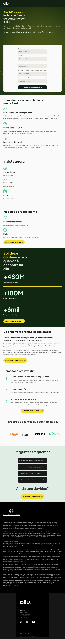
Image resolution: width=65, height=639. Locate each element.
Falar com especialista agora (31, 87)
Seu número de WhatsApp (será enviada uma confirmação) (32, 70)
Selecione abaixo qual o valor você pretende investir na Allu (32, 78)
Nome (19, 48)
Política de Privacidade (25, 633)
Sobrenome (20, 55)
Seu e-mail (20, 63)
